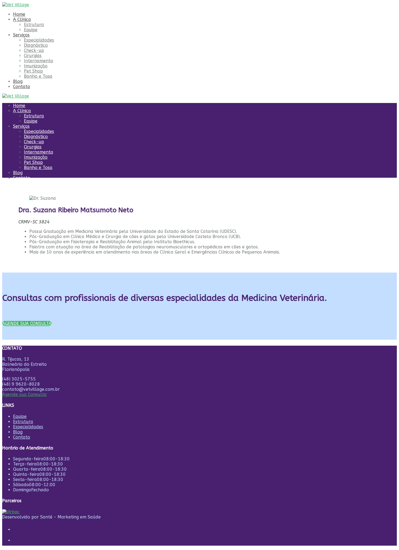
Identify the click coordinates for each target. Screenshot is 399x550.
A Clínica (22, 19)
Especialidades (39, 40)
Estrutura (34, 24)
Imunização (35, 65)
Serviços (21, 35)
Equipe (30, 29)
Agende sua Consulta (24, 394)
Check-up (34, 50)
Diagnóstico (36, 45)
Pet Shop (33, 71)
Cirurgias (33, 55)
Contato (21, 86)
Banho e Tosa (38, 76)
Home (19, 14)
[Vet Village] (15, 4)
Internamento (38, 60)
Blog (18, 81)
